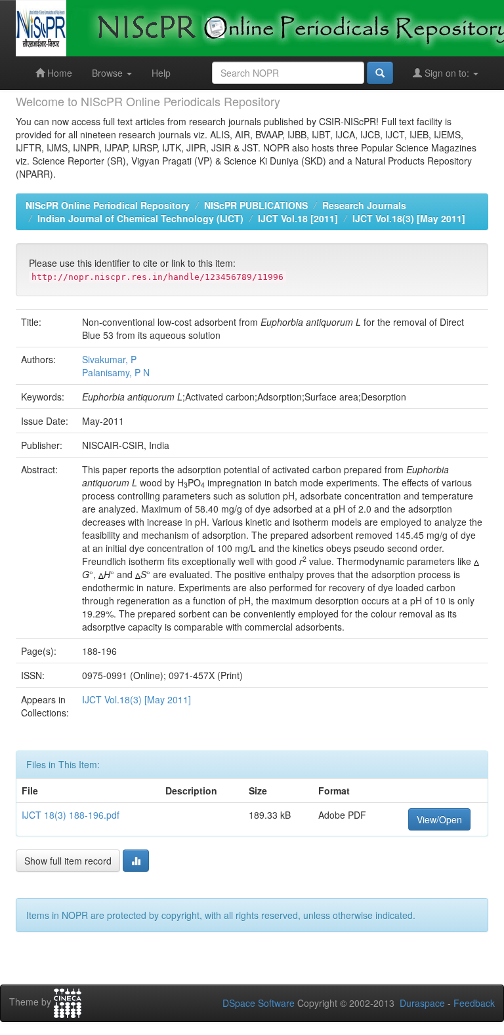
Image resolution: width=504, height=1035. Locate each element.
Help (161, 72)
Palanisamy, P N (116, 372)
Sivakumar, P (109, 359)
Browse (108, 72)
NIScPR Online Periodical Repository (108, 205)
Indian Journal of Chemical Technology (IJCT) (140, 218)
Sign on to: (447, 72)
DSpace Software (258, 1002)
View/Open (439, 819)
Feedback (474, 1002)
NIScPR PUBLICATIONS (256, 205)
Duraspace (422, 1002)
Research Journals (364, 205)
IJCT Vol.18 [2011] (298, 218)
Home (58, 72)
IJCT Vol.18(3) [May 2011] (408, 218)
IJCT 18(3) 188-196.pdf (70, 814)
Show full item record (68, 860)
